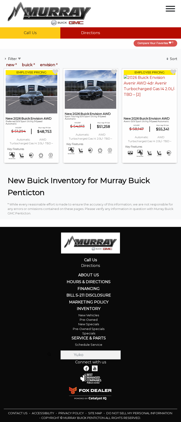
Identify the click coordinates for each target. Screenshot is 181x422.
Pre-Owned (89, 320)
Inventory (88, 309)
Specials (88, 333)
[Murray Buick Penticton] (49, 13)
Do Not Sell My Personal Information (139, 413)
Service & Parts (89, 338)
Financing (89, 289)
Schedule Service (88, 344)
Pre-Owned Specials (88, 329)
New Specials (88, 324)
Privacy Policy (71, 413)
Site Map (95, 413)
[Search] (49, 354)
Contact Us (18, 413)
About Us (88, 275)
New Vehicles (88, 315)
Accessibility (43, 413)
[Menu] (170, 9)
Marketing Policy (88, 302)
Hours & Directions (89, 282)
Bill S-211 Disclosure (88, 295)
